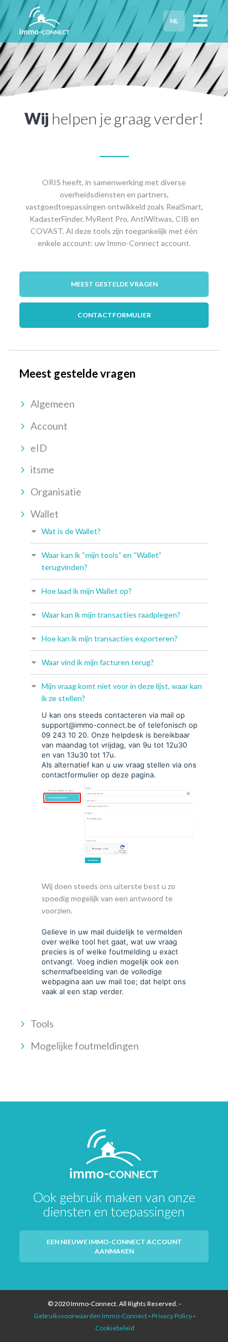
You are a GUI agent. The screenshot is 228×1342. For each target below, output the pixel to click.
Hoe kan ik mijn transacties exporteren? (110, 638)
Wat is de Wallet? (71, 531)
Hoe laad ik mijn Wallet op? (87, 591)
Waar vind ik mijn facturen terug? (98, 662)
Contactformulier (114, 315)
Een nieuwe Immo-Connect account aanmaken (114, 1246)
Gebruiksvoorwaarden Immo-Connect (90, 1316)
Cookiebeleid (114, 1328)
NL (174, 21)
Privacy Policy (172, 1316)
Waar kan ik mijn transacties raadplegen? (111, 614)
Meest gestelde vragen (114, 284)
